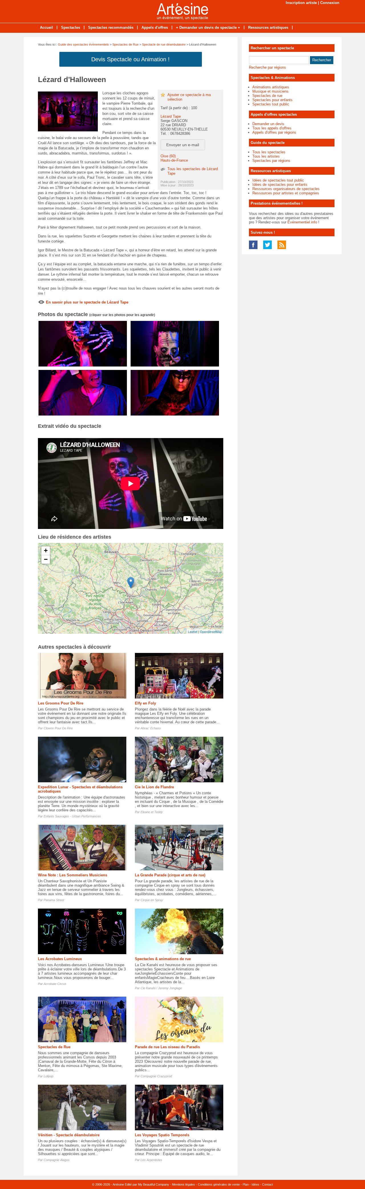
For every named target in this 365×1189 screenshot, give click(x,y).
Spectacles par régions (271, 160)
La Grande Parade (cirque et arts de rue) (170, 875)
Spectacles (70, 27)
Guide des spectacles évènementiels (83, 44)
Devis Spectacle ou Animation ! (130, 59)
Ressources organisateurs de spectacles (286, 189)
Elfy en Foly (145, 703)
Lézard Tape (171, 116)
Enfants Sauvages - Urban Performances (72, 816)
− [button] (46, 559)
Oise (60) (168, 156)
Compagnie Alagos (57, 1160)
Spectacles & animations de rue (163, 959)
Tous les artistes (266, 156)
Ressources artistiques (268, 27)
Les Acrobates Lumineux (60, 959)
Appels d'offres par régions (274, 132)
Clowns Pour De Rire (58, 728)
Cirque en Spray (152, 900)
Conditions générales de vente (219, 1184)
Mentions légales (183, 1184)
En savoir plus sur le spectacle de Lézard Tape (87, 302)
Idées (255, 1184)
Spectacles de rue (267, 95)
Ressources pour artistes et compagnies (285, 193)
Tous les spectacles (268, 152)
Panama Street (54, 900)
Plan (246, 1184)
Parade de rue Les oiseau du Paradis (167, 1047)
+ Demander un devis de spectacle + (208, 27)
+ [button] (46, 550)
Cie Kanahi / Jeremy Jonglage (161, 988)
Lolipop (48, 1076)
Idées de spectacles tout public (278, 180)
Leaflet (192, 631)
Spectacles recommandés (110, 27)
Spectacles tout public (270, 104)
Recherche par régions (267, 67)
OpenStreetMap (211, 631)
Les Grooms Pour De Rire (60, 703)
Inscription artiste (301, 3)
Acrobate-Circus (55, 984)
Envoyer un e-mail (182, 144)
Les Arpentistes (151, 1160)
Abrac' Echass (151, 728)
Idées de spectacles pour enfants (279, 184)
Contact (267, 1184)
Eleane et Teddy (152, 812)
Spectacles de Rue (125, 44)
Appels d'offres (154, 27)
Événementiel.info (302, 222)
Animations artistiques (270, 87)
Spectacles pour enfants (272, 100)
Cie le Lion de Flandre (154, 787)
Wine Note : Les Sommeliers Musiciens (72, 875)
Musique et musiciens (270, 91)
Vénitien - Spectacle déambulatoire (69, 1135)
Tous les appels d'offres (271, 128)
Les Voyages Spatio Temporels (162, 1135)
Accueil (46, 27)
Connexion (329, 3)
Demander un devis (268, 124)
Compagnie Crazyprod (156, 1076)
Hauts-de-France (174, 160)
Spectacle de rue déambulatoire (164, 44)
